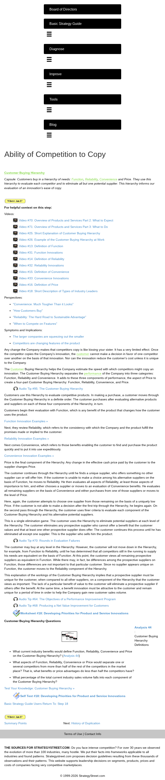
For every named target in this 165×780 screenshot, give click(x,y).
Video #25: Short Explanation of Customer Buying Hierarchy (59, 233)
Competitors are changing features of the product (46, 343)
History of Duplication (85, 723)
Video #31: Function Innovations (41, 252)
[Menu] (49, 34)
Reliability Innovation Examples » (26, 438)
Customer (17, 369)
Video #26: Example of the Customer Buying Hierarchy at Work (61, 239)
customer (82, 354)
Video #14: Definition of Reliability (41, 259)
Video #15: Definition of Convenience (44, 272)
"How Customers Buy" (28, 310)
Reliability (91, 179)
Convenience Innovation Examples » (29, 455)
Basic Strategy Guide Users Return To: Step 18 (36, 703)
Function (77, 179)
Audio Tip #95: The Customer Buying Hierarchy (51, 388)
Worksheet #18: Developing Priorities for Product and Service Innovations (74, 613)
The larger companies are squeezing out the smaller (48, 336)
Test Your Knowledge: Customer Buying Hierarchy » (39, 688)
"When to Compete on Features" (35, 323)
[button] (82, 9)
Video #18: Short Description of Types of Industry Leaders (58, 291)
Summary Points (15, 723)
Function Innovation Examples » (26, 421)
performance (92, 373)
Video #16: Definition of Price (38, 284)
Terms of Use (73, 734)
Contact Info (93, 734)
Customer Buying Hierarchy (24, 172)
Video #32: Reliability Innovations (41, 265)
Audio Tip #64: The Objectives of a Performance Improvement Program (67, 599)
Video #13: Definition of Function (41, 246)
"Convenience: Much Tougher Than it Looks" (43, 304)
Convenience (108, 179)
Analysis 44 (142, 627)
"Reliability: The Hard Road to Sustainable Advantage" (49, 317)
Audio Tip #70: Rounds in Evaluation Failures (49, 540)
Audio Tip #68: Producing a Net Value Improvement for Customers (64, 605)
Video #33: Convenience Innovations (44, 278)
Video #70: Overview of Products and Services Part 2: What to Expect (66, 220)
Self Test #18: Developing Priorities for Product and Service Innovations (72, 696)
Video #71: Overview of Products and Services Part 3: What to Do (63, 226)
